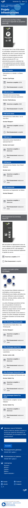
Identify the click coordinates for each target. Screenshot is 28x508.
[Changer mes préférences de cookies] (4, 504)
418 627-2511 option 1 (10, 452)
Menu (23, 1)
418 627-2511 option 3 (10, 459)
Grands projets (4, 6)
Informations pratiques (11, 5)
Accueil (3, 5)
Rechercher (16, 1)
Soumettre (8, 446)
